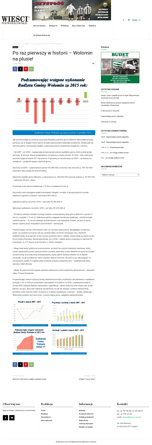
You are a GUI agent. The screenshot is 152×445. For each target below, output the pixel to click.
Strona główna (17, 44)
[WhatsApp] (31, 69)
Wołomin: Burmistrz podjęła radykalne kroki (29, 379)
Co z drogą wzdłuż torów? (119, 153)
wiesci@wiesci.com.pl (131, 417)
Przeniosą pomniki (117, 147)
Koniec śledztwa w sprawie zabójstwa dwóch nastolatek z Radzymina (118, 104)
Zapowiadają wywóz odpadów (112, 116)
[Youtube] (129, 20)
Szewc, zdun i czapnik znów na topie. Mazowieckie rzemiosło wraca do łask (120, 96)
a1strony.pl (93, 442)
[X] (20, 69)
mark (103, 137)
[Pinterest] (26, 69)
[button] (137, 20)
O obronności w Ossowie (110, 111)
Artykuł (26, 44)
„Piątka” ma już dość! (87, 379)
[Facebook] (123, 20)
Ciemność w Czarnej (109, 122)
